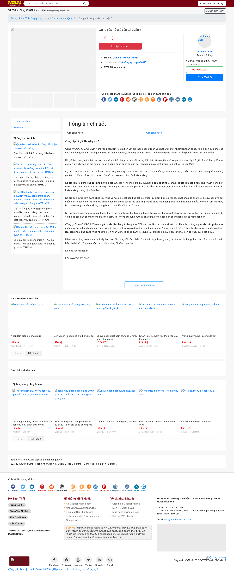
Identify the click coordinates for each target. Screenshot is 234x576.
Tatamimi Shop (204, 51)
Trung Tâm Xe (17, 505)
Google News (72, 519)
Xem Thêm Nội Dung (144, 285)
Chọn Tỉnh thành (215, 11)
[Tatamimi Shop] (205, 41)
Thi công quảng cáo (36, 18)
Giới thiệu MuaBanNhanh (125, 503)
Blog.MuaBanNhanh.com (78, 511)
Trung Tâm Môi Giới (19, 511)
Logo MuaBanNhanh (14, 3)
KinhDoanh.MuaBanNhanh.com (82, 515)
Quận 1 (71, 18)
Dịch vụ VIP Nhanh (121, 515)
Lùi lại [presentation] (17, 353)
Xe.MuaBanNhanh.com (77, 503)
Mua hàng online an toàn (124, 511)
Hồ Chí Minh (57, 18)
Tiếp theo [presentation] (33, 353)
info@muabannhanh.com (178, 519)
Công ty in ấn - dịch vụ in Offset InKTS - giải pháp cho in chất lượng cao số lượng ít (53, 569)
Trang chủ (16, 18)
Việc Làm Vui (16, 523)
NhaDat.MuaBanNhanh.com (80, 507)
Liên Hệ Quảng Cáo (122, 507)
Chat (205, 77)
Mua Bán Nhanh (18, 517)
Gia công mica (154, 132)
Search (84, 3)
